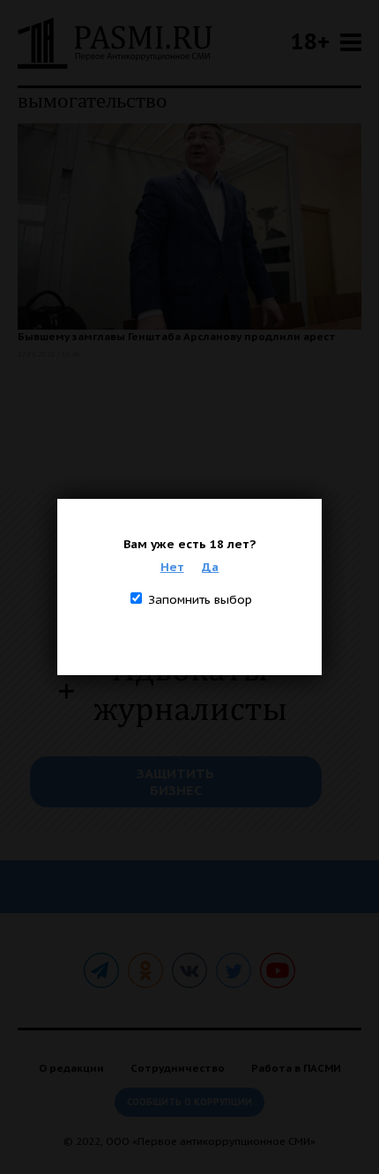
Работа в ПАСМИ (296, 1067)
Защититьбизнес (175, 782)
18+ (310, 41)
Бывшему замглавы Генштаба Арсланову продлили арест (177, 336)
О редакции (71, 1067)
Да (210, 567)
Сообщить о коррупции (189, 1102)
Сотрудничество (177, 1067)
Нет (172, 567)
